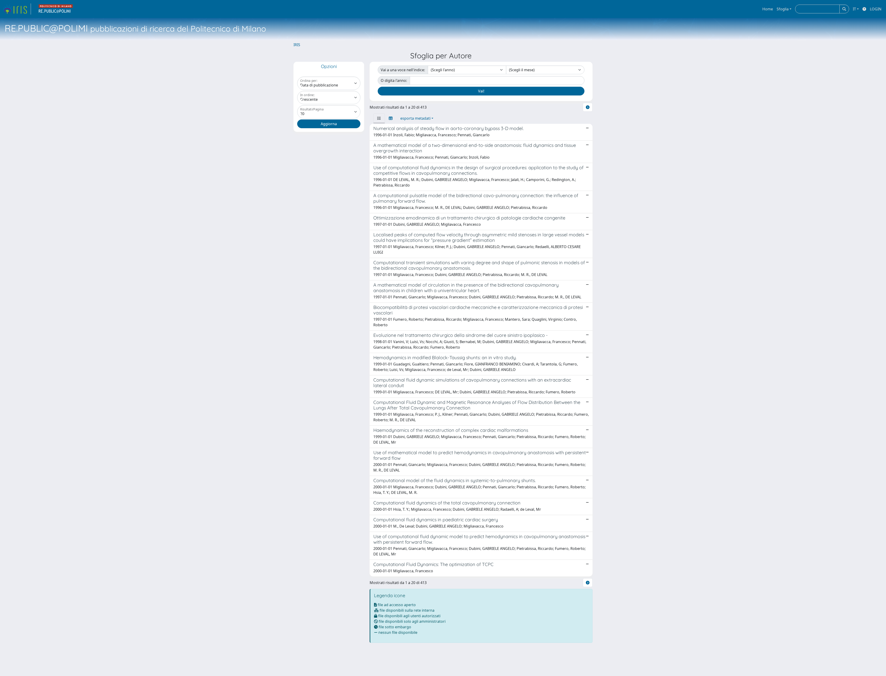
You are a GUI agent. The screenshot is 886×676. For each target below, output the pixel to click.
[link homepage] (17, 9)
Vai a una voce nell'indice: (403, 69)
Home (767, 9)
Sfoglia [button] (783, 9)
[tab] (379, 118)
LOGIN (875, 9)
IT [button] (854, 9)
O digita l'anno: (394, 80)
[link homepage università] (56, 9)
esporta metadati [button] (415, 118)
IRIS (296, 44)
